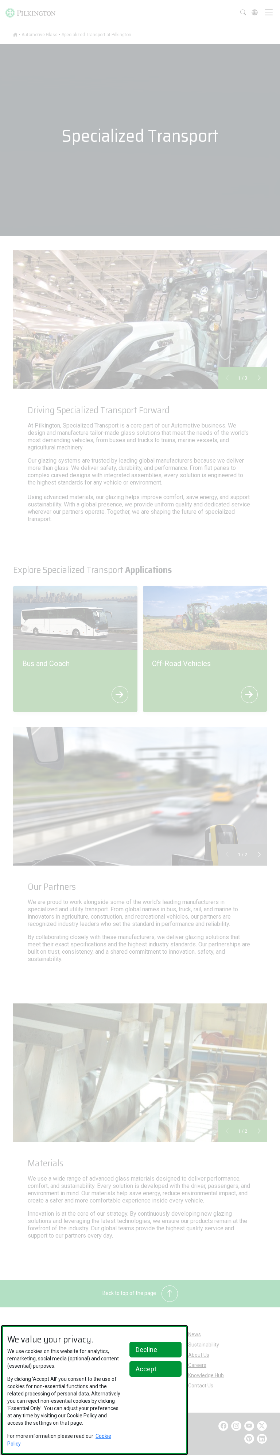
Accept (146, 1369)
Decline (146, 1349)
